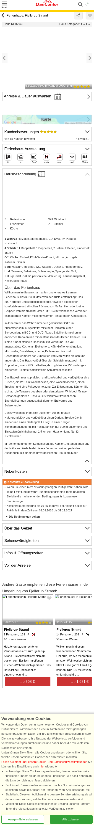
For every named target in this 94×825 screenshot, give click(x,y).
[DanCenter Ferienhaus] (47, 4)
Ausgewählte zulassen (23, 819)
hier (42, 766)
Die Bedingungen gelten (24, 516)
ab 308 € (28, 682)
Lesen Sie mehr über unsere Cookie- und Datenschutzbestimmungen (44, 762)
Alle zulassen (71, 819)
